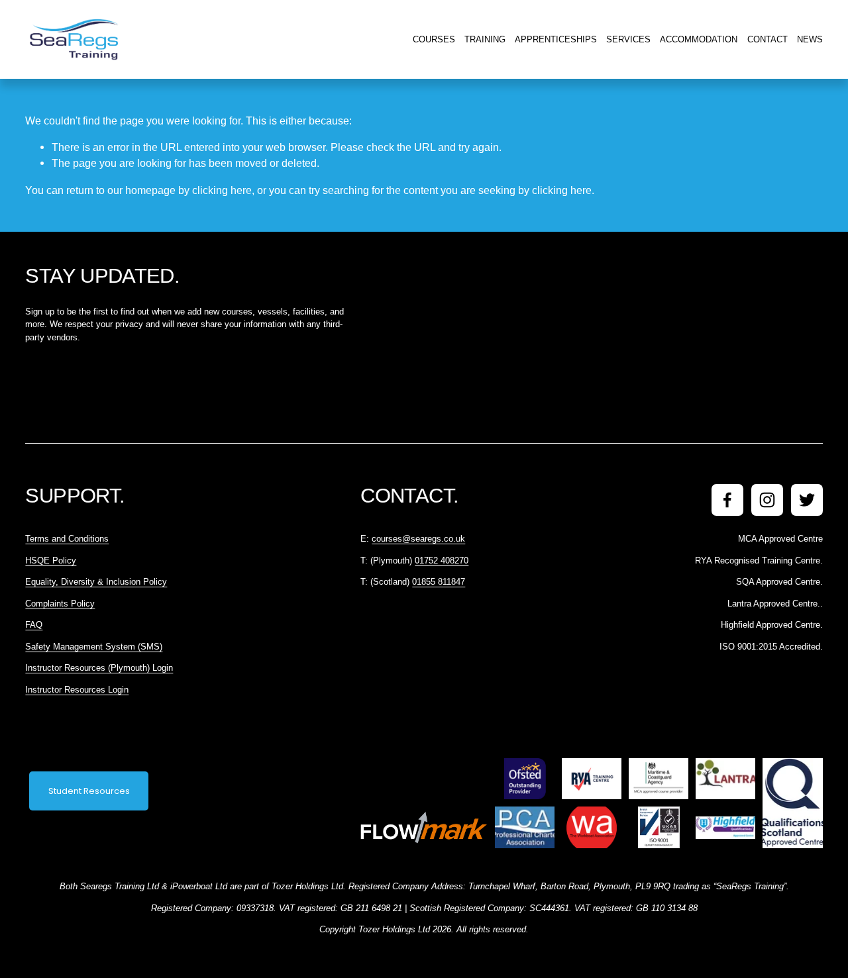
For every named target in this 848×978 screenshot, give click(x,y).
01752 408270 (441, 560)
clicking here (222, 190)
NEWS (810, 39)
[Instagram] (767, 500)
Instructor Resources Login (77, 690)
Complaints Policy (60, 604)
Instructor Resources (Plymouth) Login (99, 668)
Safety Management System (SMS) (93, 647)
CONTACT (767, 39)
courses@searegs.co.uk (418, 539)
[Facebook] (727, 500)
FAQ (33, 625)
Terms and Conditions (67, 539)
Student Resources (89, 791)
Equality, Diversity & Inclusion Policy (96, 582)
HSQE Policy (50, 560)
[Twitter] (807, 500)
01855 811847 (438, 582)
